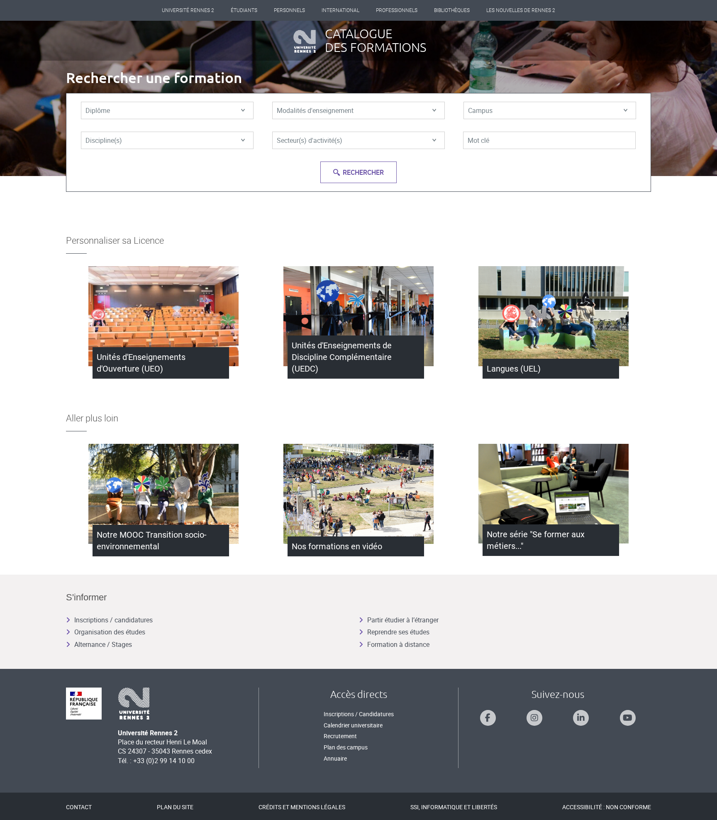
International (340, 10)
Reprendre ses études (398, 631)
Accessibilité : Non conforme (606, 807)
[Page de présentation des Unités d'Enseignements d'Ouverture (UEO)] (163, 316)
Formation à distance (398, 644)
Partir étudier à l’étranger (403, 619)
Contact (79, 807)
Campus (480, 110)
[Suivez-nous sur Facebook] (488, 718)
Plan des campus (346, 747)
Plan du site (175, 807)
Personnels (289, 10)
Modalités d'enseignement (315, 110)
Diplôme (97, 110)
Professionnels (396, 10)
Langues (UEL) (514, 369)
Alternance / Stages (103, 644)
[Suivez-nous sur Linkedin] (581, 718)
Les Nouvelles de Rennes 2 (520, 10)
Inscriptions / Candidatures (359, 714)
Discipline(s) (103, 140)
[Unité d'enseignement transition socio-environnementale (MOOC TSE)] (163, 494)
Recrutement (340, 736)
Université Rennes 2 (188, 10)
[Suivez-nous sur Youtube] (628, 718)
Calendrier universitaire (353, 725)
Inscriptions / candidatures (113, 619)
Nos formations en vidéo (337, 546)
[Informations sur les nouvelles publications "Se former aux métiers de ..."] (553, 494)
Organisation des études (109, 631)
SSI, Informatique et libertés (453, 807)
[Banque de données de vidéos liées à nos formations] (358, 494)
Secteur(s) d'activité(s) (309, 140)
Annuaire (335, 758)
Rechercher (363, 172)
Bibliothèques (452, 10)
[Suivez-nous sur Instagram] (534, 718)
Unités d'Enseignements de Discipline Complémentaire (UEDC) (342, 357)
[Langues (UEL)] (553, 316)
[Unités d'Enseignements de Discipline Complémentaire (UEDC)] (358, 316)
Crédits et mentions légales (302, 807)
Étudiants (244, 10)
